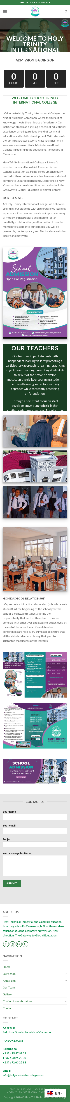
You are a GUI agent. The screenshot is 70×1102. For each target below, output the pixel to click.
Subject (7, 839)
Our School (9, 973)
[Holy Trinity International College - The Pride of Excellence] (35, 11)
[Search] (66, 11)
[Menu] (5, 11)
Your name (9, 811)
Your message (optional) (17, 853)
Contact (8, 1008)
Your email (9, 825)
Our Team (9, 987)
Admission (9, 980)
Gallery (7, 994)
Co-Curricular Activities (17, 1001)
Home (6, 966)
